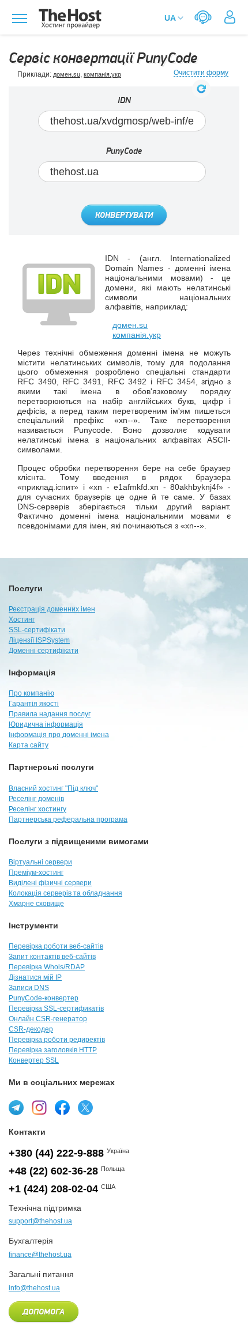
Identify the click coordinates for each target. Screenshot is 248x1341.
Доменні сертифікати (43, 651)
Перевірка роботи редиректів (57, 1040)
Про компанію (31, 693)
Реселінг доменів (36, 799)
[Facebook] (62, 1107)
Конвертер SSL (34, 1060)
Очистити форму (201, 73)
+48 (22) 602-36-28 (53, 1171)
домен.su (66, 74)
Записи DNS (29, 988)
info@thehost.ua (34, 1288)
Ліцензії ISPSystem (39, 640)
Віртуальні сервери (40, 862)
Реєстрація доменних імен (52, 609)
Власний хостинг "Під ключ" (53, 788)
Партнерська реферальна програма (68, 819)
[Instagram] (39, 1107)
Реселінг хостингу (37, 809)
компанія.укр (102, 74)
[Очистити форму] (201, 89)
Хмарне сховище (36, 904)
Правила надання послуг (50, 714)
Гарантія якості (34, 704)
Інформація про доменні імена (59, 735)
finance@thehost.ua (40, 1255)
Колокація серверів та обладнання (65, 893)
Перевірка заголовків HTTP (53, 1050)
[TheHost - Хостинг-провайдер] (68, 19)
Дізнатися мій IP (35, 977)
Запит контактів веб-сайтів (52, 957)
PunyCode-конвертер (43, 998)
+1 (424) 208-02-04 (53, 1189)
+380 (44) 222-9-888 (56, 1153)
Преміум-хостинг (36, 872)
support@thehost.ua (40, 1221)
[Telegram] (16, 1107)
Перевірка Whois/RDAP (47, 967)
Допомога (43, 1312)
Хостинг (22, 619)
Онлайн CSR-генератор (48, 1019)
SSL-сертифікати (37, 630)
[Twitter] (85, 1107)
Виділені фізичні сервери (50, 883)
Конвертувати (124, 215)
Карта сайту (28, 745)
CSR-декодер (31, 1029)
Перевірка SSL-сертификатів (56, 1008)
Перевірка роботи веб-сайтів (56, 946)
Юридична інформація (46, 724)
